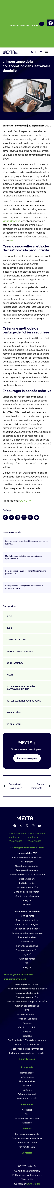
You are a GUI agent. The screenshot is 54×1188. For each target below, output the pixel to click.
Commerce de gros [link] (16, 639)
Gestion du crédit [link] (27, 1027)
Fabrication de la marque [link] (20, 651)
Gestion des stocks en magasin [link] (27, 933)
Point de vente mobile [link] (27, 920)
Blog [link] (9, 616)
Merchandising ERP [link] (27, 853)
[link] (50, 23)
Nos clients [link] (27, 1085)
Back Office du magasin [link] (27, 924)
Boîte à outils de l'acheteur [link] (27, 891)
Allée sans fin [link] (27, 941)
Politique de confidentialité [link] (27, 1174)
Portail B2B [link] (27, 1035)
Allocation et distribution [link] (27, 866)
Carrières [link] (27, 1089)
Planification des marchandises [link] (27, 857)
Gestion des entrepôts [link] (27, 887)
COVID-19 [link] (25, 500)
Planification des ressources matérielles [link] (27, 988)
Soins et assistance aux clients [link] (27, 1138)
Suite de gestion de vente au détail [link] (24, 701)
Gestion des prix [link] (27, 878)
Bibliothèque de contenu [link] (27, 1118)
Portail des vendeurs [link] (27, 1018)
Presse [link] (10, 675)
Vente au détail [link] (14, 712)
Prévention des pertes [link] (27, 945)
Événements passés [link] (27, 1098)
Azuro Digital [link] (33, 1183)
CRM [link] (27, 963)
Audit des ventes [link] (27, 883)
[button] (32, 52)
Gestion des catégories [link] (27, 896)
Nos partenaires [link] (27, 1081)
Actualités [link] (27, 1109)
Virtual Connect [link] (11, 220)
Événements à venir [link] (27, 1094)
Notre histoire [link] (27, 1072)
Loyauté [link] (27, 954)
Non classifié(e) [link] (15, 663)
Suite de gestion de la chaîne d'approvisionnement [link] (21, 687)
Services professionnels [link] (27, 1134)
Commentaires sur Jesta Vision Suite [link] (17, 837)
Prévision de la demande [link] (27, 993)
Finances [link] (27, 904)
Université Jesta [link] (27, 1146)
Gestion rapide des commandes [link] (27, 1048)
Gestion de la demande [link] (27, 1044)
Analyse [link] (27, 900)
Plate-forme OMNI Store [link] (27, 911)
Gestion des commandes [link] (27, 928)
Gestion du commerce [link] (27, 1014)
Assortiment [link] (27, 861)
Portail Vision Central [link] (27, 1142)
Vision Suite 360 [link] (27, 1059)
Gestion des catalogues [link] (27, 1005)
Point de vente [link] (27, 915)
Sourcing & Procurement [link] (27, 984)
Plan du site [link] (27, 1179)
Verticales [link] (27, 1152)
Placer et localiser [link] (27, 937)
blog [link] (11, 240)
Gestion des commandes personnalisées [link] (27, 1001)
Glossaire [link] (27, 1122)
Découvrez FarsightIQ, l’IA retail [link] (24, 25)
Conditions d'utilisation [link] (27, 1170)
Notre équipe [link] (27, 1077)
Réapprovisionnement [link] (27, 870)
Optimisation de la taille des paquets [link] (27, 874)
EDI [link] (27, 1010)
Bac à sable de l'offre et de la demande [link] (27, 1040)
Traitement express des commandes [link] (27, 1053)
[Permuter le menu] (46, 51)
